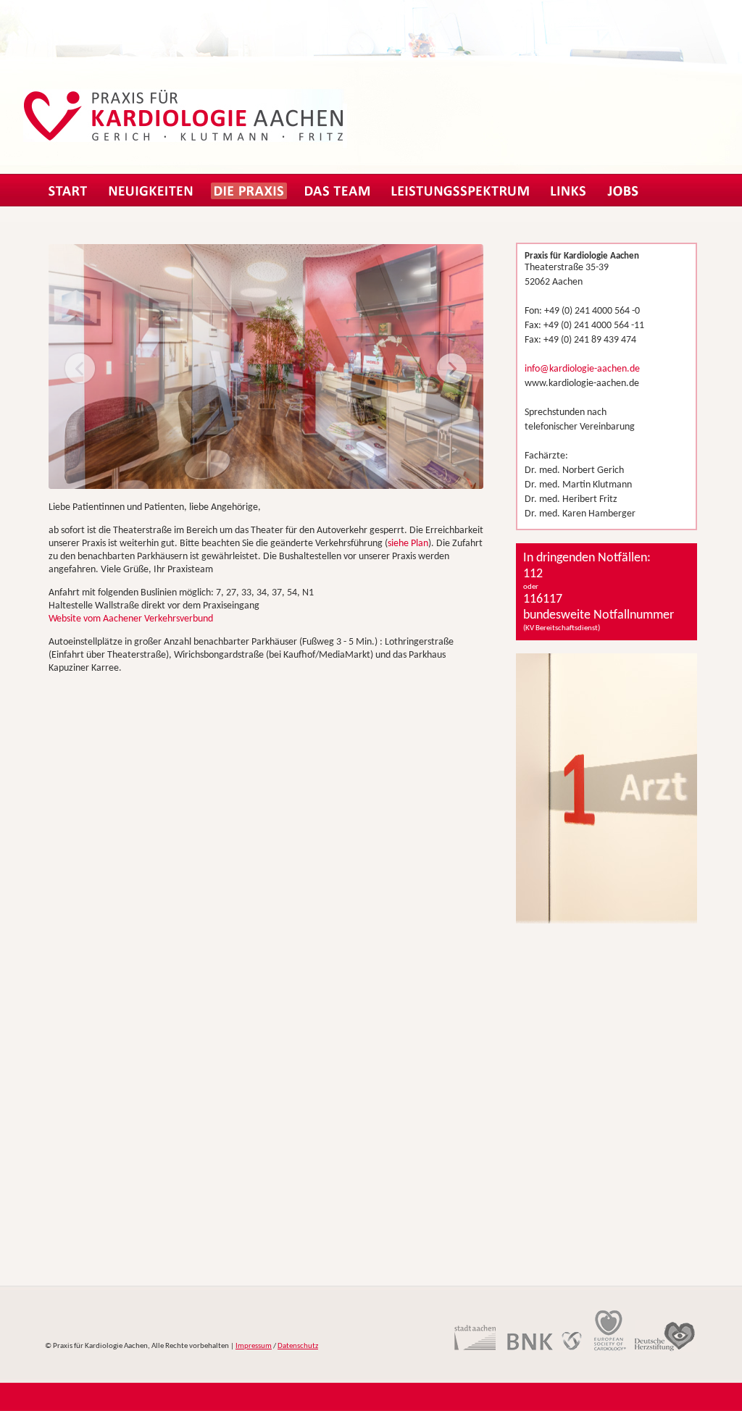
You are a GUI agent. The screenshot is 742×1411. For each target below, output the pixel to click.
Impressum (253, 1346)
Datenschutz (298, 1346)
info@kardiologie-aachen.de (582, 369)
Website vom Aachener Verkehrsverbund (131, 619)
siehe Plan (408, 543)
